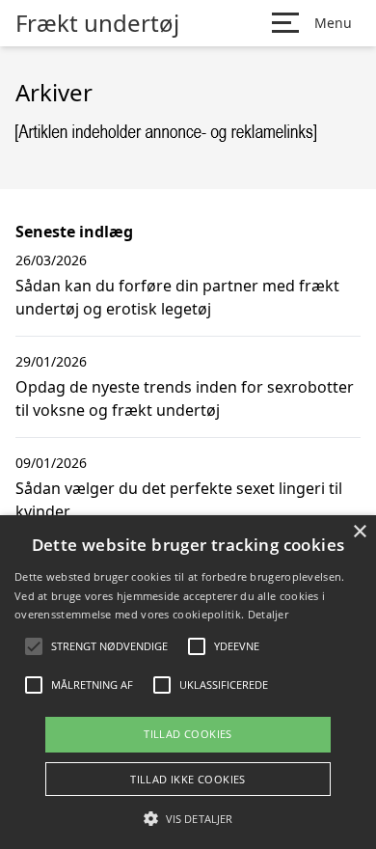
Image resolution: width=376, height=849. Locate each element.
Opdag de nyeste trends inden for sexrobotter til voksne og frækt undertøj (184, 398)
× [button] (359, 532)
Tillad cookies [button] (188, 733)
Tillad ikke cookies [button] (188, 779)
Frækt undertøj (97, 23)
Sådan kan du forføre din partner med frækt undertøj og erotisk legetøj (177, 297)
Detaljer (268, 614)
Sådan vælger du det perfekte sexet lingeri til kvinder (178, 500)
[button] (188, 818)
